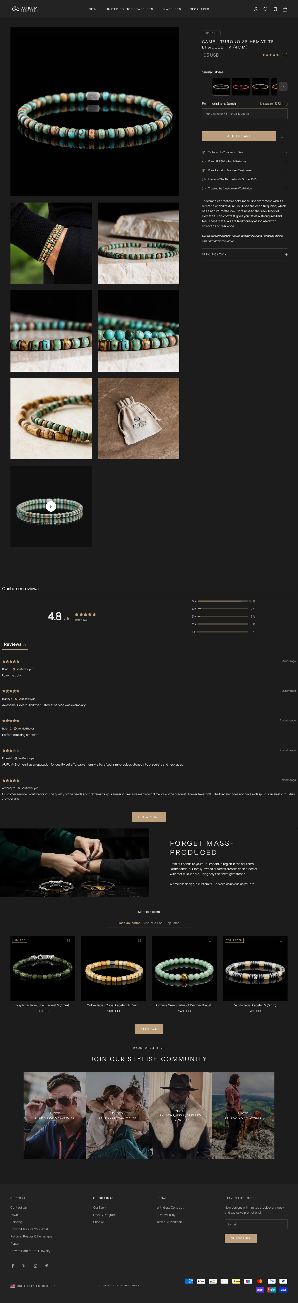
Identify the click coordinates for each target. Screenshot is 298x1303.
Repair (14, 1243)
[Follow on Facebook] (12, 1266)
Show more (148, 817)
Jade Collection (129, 923)
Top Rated (173, 923)
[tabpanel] (149, 740)
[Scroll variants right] (283, 86)
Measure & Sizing (274, 103)
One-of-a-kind (153, 923)
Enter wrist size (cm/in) (220, 103)
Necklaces (199, 9)
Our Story (99, 1207)
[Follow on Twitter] (24, 1266)
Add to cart (239, 136)
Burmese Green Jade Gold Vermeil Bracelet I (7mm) (184, 1005)
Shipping (16, 1222)
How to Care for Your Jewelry (30, 1251)
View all (149, 1029)
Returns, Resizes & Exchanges (31, 1236)
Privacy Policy (166, 1215)
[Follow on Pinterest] (47, 1266)
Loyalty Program (104, 1215)
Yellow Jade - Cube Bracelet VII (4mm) (113, 1005)
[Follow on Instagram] (35, 1266)
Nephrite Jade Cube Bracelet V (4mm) (42, 1005)
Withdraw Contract (170, 1207)
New (92, 9)
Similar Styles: (213, 72)
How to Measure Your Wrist (29, 1229)
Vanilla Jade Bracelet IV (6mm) (255, 1005)
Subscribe (240, 1238)
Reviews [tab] (15, 644)
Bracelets (171, 9)
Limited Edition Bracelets (129, 9)
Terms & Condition (169, 1222)
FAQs (14, 1215)
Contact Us (18, 1207)
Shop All (98, 1222)
